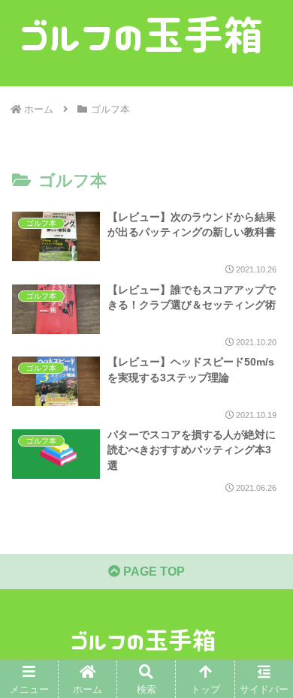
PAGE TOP (152, 571)
